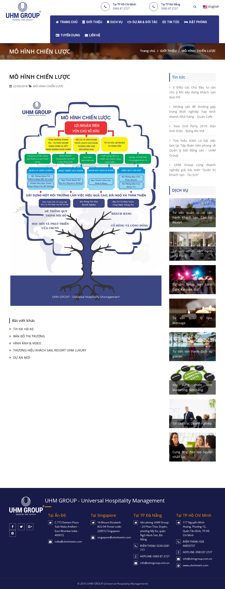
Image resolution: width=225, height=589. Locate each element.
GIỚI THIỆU (94, 22)
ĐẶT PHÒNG (198, 22)
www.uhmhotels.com (195, 565)
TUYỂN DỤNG (70, 35)
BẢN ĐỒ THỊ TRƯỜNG (29, 336)
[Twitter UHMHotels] (21, 526)
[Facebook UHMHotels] (12, 526)
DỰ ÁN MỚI (21, 357)
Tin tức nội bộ (23, 329)
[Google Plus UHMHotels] (30, 526)
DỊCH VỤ (116, 22)
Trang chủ (147, 51)
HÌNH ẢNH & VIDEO (27, 343)
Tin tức (178, 77)
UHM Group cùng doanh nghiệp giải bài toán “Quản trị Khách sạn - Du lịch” (192, 170)
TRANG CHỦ (69, 22)
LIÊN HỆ (94, 35)
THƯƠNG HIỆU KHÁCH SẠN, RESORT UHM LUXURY (49, 350)
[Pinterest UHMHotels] (12, 533)
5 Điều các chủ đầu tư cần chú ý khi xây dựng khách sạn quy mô (192, 92)
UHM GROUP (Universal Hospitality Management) (117, 583)
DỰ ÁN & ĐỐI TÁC (145, 22)
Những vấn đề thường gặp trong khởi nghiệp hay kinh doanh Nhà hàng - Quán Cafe (192, 112)
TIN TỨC (173, 22)
